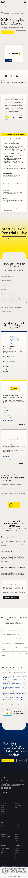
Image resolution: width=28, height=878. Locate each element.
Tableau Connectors (5, 818)
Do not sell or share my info (14, 876)
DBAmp (16, 807)
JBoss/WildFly (7, 459)
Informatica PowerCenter (10, 356)
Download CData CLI (10, 597)
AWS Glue (6, 366)
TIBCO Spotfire (7, 405)
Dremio (6, 410)
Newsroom (17, 830)
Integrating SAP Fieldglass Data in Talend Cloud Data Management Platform (14, 684)
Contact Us (17, 840)
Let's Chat (5, 792)
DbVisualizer (7, 415)
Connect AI (17, 803)
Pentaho (6, 371)
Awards (16, 832)
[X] (5, 788)
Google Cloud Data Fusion (10, 369)
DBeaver (6, 412)
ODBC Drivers (4, 801)
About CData (17, 825)
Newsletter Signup (5, 856)
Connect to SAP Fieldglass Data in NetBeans (13, 691)
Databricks (17, 850)
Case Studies (3, 850)
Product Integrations (5, 827)
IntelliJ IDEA (7, 454)
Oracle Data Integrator (9, 361)
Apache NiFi (7, 359)
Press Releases (18, 827)
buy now (20, 32)
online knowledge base (21, 705)
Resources (3, 854)
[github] (7, 788)
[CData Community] (10, 788)
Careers (16, 838)
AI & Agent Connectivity (6, 830)
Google (16, 852)
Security (22, 866)
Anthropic (17, 848)
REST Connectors (4, 811)
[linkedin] (2, 788)
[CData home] (6, 2)
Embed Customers (5, 832)
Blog (2, 852)
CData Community (5, 848)
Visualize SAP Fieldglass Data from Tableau (13, 697)
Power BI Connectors (5, 816)
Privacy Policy (14, 866)
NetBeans (6, 456)
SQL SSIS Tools (18, 805)
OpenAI (16, 859)
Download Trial (6, 32)
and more (21, 375)
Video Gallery (4, 861)
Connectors (3, 825)
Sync (16, 801)
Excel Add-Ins (4, 813)
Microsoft (17, 854)
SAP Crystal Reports (9, 417)
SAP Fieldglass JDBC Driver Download (12, 238)
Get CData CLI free (5, 84)
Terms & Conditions (4, 866)
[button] (14, 275)
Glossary (3, 859)
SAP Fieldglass (15, 13)
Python (2, 807)
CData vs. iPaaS (4, 834)
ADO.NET (3, 805)
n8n (15, 856)
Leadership (17, 834)
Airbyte (6, 364)
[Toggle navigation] (25, 2)
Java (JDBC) (3, 803)
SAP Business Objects (9, 420)
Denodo (6, 407)
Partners (16, 836)
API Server (3, 809)
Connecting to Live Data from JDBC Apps (18, 712)
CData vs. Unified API (5, 836)
